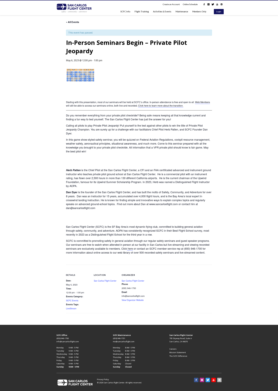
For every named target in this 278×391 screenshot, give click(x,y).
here (130, 248)
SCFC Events (72, 300)
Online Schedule (190, 4)
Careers (173, 349)
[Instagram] (208, 4)
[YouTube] (217, 4)
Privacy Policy (103, 379)
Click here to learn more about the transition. (160, 105)
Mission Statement (177, 352)
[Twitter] (213, 4)
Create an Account (171, 4)
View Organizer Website (133, 300)
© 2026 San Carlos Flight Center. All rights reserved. (119, 382)
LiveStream (71, 308)
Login (218, 11)
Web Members (202, 102)
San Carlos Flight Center (105, 280)
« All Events (72, 22)
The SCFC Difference (178, 356)
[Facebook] (204, 4)
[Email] (221, 4)
